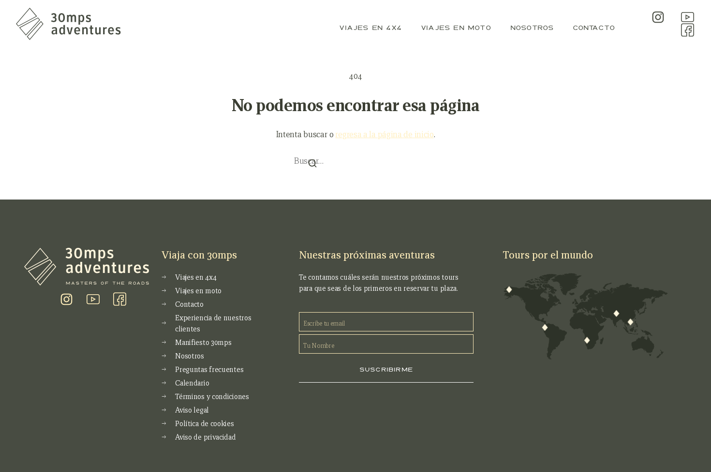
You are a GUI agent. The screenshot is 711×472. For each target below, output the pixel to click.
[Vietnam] (630, 322)
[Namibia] (586, 340)
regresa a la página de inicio (384, 134)
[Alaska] (509, 290)
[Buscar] (312, 164)
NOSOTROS (532, 27)
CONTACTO (594, 27)
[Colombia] (545, 327)
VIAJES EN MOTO (456, 27)
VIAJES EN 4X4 (370, 27)
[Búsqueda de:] (355, 159)
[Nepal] (616, 313)
